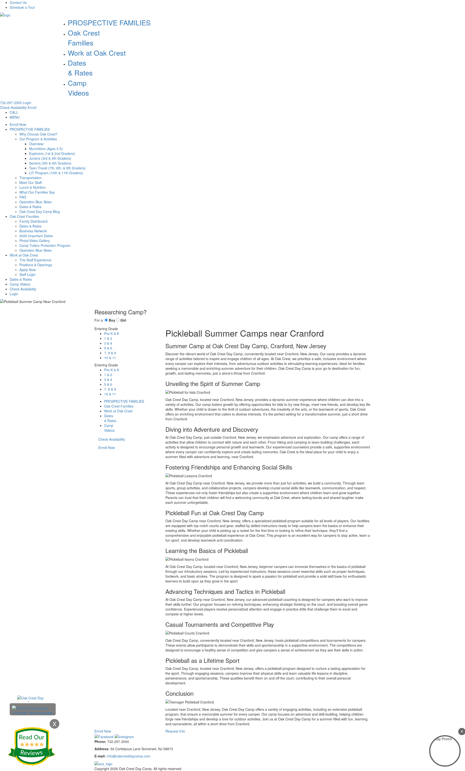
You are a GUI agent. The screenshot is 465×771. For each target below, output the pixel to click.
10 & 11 (110, 357)
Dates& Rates (80, 67)
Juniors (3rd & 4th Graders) (50, 158)
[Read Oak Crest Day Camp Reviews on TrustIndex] (32, 710)
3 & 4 (108, 343)
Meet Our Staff (30, 182)
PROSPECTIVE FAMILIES (109, 22)
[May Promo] (445, 751)
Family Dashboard (33, 221)
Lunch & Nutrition (32, 187)
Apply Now (27, 269)
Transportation (30, 177)
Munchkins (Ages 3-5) (46, 148)
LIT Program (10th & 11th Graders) (56, 172)
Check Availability (13, 107)
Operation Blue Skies (35, 201)
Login (27, 102)
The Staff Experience (35, 259)
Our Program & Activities (38, 138)
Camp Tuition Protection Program (44, 245)
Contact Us (18, 2)
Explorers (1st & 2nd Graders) (52, 153)
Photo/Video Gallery (34, 240)
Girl (123, 320)
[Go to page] (5, 14)
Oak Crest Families (84, 37)
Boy (112, 320)
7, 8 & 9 (110, 352)
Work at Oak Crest (97, 53)
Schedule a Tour (22, 7)
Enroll (32, 107)
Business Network (33, 230)
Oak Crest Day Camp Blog (39, 211)
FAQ (22, 197)
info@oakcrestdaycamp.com (128, 756)
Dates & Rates (30, 206)
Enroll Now (18, 124)
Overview (36, 143)
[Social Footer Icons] (104, 735)
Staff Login (27, 274)
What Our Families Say (37, 192)
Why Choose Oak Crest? (38, 134)
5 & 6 (108, 348)
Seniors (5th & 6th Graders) (50, 163)
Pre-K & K (111, 333)
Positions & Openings (35, 264)
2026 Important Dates (36, 235)
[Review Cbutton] (31, 746)
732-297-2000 (11, 102)
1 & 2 (108, 338)
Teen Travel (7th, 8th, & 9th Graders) (57, 168)
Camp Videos (78, 88)
